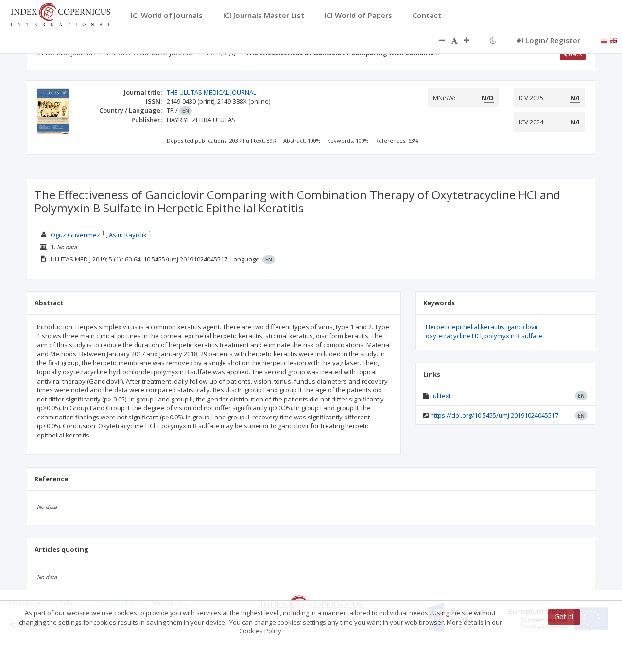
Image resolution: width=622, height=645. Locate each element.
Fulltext (440, 395)
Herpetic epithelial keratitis (465, 326)
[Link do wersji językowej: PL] (604, 39)
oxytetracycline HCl (454, 335)
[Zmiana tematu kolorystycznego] (493, 40)
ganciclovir (522, 326)
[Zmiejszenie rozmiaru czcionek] (437, 40)
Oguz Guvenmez (75, 234)
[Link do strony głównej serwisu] (60, 13)
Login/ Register (552, 40)
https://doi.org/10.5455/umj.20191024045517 (494, 415)
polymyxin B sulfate (513, 335)
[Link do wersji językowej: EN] (613, 39)
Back (575, 54)
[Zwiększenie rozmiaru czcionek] (471, 40)
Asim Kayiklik (128, 234)
